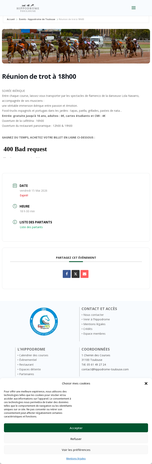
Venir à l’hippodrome (96, 319)
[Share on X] (76, 274)
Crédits (87, 329)
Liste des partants (31, 227)
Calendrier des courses (33, 355)
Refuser (76, 439)
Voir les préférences (76, 450)
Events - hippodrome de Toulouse (37, 19)
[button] (146, 383)
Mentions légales (76, 458)
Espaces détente (30, 369)
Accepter (76, 428)
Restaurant (26, 364)
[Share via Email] (84, 274)
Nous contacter (93, 315)
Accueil (11, 19)
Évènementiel (28, 360)
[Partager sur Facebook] (67, 274)
